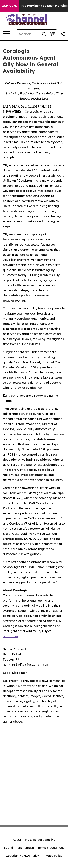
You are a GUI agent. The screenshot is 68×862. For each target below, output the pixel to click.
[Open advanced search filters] (52, 34)
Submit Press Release (19, 847)
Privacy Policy (52, 855)
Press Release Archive (40, 839)
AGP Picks (9, 5)
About (17, 839)
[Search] (44, 34)
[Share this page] (62, 33)
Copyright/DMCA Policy (22, 855)
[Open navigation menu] (6, 33)
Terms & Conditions (51, 847)
